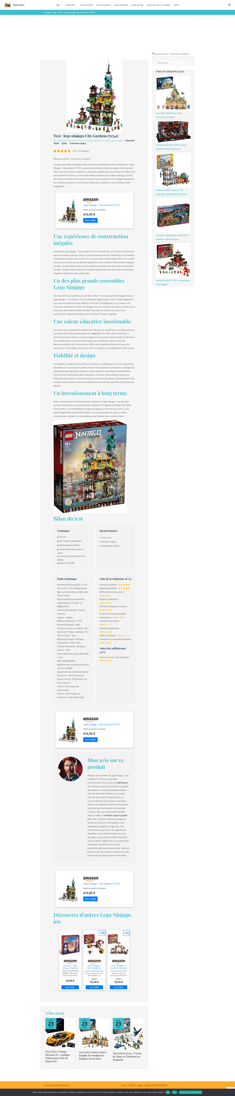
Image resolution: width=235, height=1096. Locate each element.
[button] (61, 5)
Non (174, 1092)
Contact (124, 1085)
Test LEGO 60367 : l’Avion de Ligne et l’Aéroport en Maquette (127, 1056)
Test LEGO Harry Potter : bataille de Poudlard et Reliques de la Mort (93, 1055)
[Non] (232, 1092)
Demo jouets (18, 5)
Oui (168, 1092)
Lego (107, 140)
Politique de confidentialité (156, 1085)
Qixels (64, 143)
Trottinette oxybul (77, 143)
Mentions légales (136, 1085)
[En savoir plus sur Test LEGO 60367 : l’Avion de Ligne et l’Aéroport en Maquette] (128, 1033)
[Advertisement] (117, 33)
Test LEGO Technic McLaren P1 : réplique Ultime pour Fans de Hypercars (57, 1056)
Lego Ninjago (117, 140)
